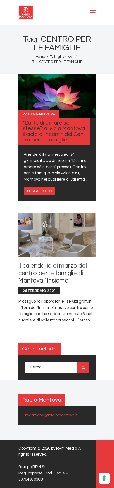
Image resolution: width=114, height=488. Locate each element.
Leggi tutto (39, 191)
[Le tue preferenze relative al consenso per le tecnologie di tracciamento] (104, 478)
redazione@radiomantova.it (51, 415)
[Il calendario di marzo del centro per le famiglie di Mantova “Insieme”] (57, 235)
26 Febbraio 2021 (39, 291)
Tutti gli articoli (62, 57)
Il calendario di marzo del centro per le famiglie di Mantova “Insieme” (52, 273)
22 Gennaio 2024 (39, 114)
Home (40, 57)
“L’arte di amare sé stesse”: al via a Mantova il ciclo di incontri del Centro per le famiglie (54, 131)
